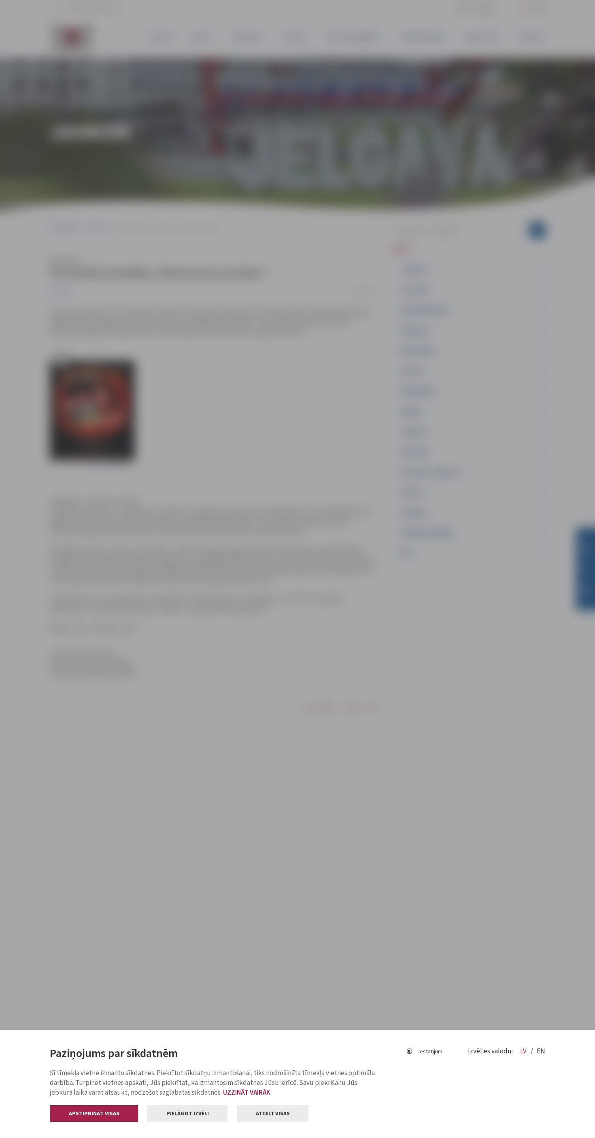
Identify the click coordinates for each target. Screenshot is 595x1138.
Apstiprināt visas (94, 1113)
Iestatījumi (431, 1051)
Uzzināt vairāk (246, 1092)
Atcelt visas (273, 1113)
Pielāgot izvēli (187, 1113)
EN (541, 1050)
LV (524, 1050)
